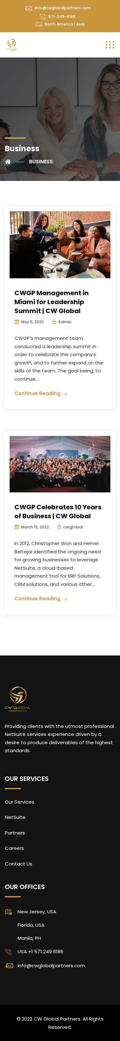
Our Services (19, 801)
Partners (15, 832)
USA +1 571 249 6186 (40, 951)
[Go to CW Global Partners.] (14, 162)
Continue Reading (37, 393)
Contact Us (18, 863)
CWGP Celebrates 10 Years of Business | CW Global (57, 511)
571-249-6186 (62, 16)
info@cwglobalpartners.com (63, 8)
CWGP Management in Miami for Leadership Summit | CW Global (51, 301)
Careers (14, 848)
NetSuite (15, 817)
